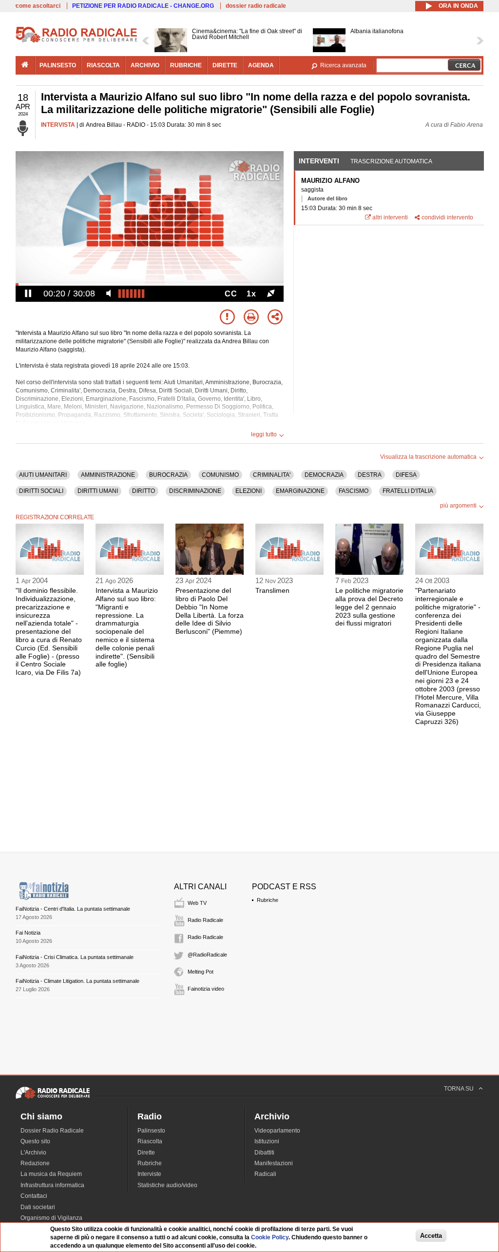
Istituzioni (266, 1141)
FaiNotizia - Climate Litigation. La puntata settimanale (77, 981)
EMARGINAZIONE (300, 491)
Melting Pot (200, 972)
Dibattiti (264, 1152)
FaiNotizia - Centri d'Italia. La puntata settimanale (73, 909)
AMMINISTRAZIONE (108, 474)
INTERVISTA (58, 124)
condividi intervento (447, 217)
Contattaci (33, 1196)
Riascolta (149, 1141)
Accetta (431, 1235)
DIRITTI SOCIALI (41, 491)
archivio (145, 65)
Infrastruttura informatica (52, 1185)
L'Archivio (33, 1152)
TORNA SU (459, 1088)
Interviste (149, 1174)
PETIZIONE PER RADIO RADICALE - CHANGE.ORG (143, 5)
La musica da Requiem (51, 1174)
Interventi (319, 161)
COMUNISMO (220, 474)
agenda (261, 65)
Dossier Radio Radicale (52, 1130)
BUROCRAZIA (168, 474)
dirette (224, 65)
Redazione (35, 1163)
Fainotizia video (206, 989)
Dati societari (37, 1207)
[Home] (76, 41)
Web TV (197, 903)
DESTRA (370, 474)
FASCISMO (353, 491)
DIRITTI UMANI (97, 491)
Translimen (272, 590)
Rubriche (267, 900)
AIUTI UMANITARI (43, 474)
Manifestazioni (273, 1163)
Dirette (146, 1152)
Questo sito (35, 1141)
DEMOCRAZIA (324, 474)
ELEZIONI (248, 491)
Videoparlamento (277, 1130)
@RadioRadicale (207, 955)
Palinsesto (151, 1130)
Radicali (265, 1174)
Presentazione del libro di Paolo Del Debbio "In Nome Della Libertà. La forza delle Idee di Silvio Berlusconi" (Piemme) (209, 611)
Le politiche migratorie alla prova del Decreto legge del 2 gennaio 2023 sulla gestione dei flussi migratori (369, 607)
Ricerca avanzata (343, 65)
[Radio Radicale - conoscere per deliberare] (53, 1098)
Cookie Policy (269, 1237)
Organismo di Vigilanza (51, 1217)
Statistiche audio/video (167, 1185)
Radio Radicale (205, 920)
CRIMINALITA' (271, 474)
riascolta (103, 65)
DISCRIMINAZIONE (195, 491)
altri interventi (390, 217)
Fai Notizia (28, 933)
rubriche (186, 65)
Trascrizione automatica (391, 161)
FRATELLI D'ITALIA (408, 491)
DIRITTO (143, 491)
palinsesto (57, 65)
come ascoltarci (38, 5)
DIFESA (406, 474)
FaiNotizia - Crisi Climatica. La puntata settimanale (75, 957)
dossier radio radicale (256, 5)
